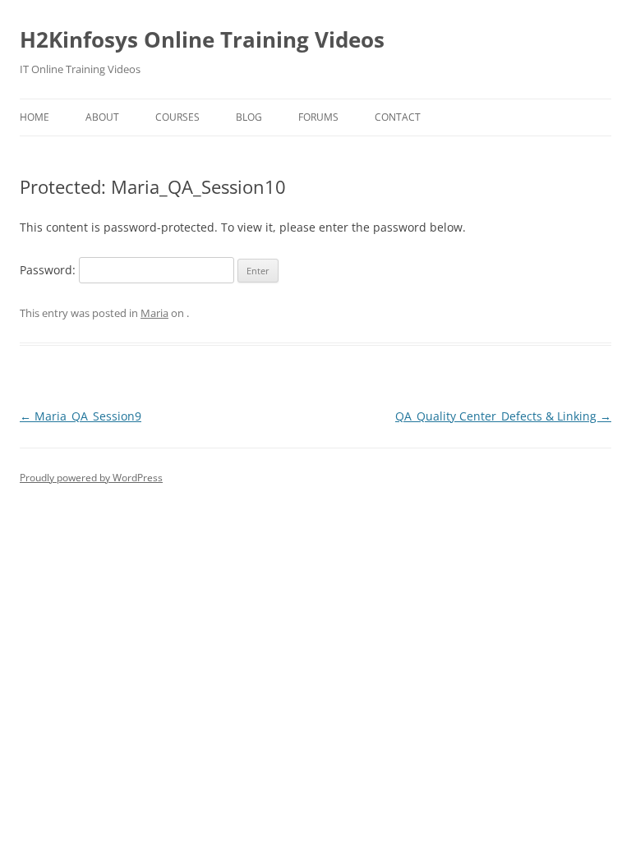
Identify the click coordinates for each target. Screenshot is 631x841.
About (102, 117)
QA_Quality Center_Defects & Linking (503, 416)
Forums (318, 117)
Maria (154, 313)
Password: (49, 270)
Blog (249, 117)
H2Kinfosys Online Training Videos (202, 39)
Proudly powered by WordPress (91, 478)
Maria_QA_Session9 (80, 416)
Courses (177, 117)
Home (34, 117)
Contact (398, 117)
